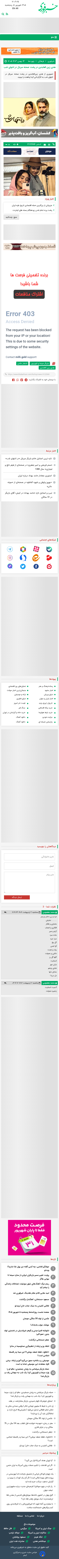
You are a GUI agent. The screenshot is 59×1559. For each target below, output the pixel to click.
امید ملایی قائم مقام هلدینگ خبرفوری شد (31, 1293)
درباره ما (41, 1515)
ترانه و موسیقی (20, 694)
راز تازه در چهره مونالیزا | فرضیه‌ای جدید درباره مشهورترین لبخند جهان (30, 1488)
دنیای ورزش (48, 694)
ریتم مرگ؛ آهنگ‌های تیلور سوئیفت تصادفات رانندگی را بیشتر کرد (27, 1285)
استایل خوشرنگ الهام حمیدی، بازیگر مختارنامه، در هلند (30, 1401)
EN (13, 8)
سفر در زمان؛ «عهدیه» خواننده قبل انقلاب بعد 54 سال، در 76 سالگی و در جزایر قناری (28, 1425)
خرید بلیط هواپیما (45, 712)
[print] (49, 144)
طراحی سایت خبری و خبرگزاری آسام (25, 1554)
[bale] (49, 552)
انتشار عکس (22, 363)
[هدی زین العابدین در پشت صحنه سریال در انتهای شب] (26, 380)
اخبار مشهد (49, 690)
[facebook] (13, 380)
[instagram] (10, 561)
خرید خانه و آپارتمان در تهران (14, 712)
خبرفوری (20, 1547)
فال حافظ (8, 1528)
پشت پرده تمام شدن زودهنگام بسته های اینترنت (32, 210)
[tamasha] (49, 561)
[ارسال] (45, 144)
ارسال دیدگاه (17, 897)
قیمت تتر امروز (19, 703)
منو (53, 37)
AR (17, 8)
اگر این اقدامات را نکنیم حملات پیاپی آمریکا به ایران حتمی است (29, 1467)
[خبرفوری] (44, 8)
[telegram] (10, 552)
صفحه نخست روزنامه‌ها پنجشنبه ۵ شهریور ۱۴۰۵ (28, 1312)
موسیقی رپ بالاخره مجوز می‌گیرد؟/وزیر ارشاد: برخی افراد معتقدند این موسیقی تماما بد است (27, 1362)
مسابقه (20, 1515)
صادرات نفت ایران (16, 1541)
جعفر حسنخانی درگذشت (39, 1339)
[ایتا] (36, 561)
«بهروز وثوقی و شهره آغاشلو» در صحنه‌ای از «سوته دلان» (30, 484)
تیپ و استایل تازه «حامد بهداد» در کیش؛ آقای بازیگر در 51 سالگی (28, 495)
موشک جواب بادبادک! (40, 1325)
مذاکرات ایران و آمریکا (37, 1532)
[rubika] (23, 552)
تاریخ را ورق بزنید (45, 703)
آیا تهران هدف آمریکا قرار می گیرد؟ (38, 1460)
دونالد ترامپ (14, 1532)
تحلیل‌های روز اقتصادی (17, 686)
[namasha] (49, 569)
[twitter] (22, 380)
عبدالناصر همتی (39, 1541)
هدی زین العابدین (47, 367)
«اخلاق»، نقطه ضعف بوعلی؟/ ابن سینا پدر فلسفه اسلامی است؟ (29, 1353)
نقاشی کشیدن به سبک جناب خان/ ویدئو (32, 1305)
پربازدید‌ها (51, 1385)
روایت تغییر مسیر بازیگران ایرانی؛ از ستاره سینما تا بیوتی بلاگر (28, 1277)
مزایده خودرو (47, 717)
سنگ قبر (22, 707)
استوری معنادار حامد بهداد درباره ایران (35, 475)
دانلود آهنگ (20, 717)
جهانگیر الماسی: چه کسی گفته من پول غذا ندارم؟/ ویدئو (28, 1268)
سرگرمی (23, 1528)
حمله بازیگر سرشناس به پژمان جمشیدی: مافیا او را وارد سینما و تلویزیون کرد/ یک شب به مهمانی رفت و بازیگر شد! (27, 1372)
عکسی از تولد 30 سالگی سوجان (36, 1318)
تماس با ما (30, 1515)
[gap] (10, 569)
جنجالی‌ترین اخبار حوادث (16, 690)
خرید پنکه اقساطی (45, 707)
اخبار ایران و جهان (46, 698)
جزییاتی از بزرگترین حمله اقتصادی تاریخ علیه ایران (32, 205)
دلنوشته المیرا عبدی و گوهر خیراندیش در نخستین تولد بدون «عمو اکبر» (26, 1332)
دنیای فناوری (21, 698)
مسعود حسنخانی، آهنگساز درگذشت (34, 1299)
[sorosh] (23, 561)
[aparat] (36, 552)
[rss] (6, 14)
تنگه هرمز (38, 1537)
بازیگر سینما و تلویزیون (40, 363)
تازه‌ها (53, 1259)
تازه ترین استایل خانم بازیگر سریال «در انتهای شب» (28, 458)
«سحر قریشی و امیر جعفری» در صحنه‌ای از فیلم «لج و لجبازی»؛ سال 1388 (28, 467)
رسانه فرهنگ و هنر (46, 686)
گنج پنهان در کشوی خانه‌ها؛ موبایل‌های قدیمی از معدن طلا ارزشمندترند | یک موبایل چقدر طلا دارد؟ (29, 1497)
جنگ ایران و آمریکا (43, 1528)
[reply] (5, 912)
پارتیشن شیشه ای (45, 721)
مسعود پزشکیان (19, 1537)
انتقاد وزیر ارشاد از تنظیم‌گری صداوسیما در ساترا (29, 1346)
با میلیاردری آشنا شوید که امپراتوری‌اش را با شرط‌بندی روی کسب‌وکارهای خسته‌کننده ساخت (30, 1505)
